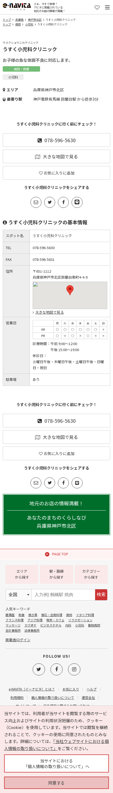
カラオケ (30, 625)
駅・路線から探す (56, 574)
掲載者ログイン (17, 639)
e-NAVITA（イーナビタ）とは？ (32, 689)
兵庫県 (19, 20)
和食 (21, 615)
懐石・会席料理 (51, 615)
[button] (70, 290)
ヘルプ (92, 689)
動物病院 (94, 625)
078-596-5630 (60, 140)
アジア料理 (35, 620)
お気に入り (71, 689)
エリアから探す (22, 574)
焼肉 (69, 615)
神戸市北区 (35, 20)
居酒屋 (10, 615)
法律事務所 (31, 630)
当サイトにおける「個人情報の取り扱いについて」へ (56, 763)
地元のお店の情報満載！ (56, 514)
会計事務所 (13, 630)
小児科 (29, 24)
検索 (101, 594)
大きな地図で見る (60, 156)
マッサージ (13, 625)
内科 (68, 625)
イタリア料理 (85, 615)
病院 (18, 24)
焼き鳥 (32, 615)
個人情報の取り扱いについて (52, 697)
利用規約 (17, 697)
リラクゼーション (80, 620)
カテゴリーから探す (91, 574)
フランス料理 (14, 620)
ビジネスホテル (50, 625)
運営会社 (88, 697)
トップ (7, 20)
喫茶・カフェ (55, 620)
